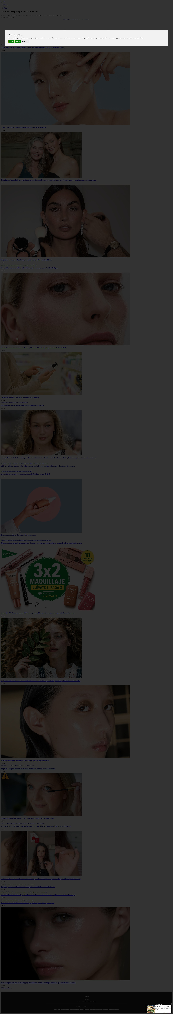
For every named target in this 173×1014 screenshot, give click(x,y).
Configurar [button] (25, 41)
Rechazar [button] (18, 41)
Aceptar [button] (11, 41)
